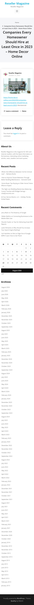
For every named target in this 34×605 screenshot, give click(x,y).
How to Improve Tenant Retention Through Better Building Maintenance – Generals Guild (16, 179)
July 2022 (5, 463)
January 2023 (6, 442)
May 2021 (5, 514)
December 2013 (7, 546)
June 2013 (5, 567)
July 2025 (5, 334)
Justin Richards (6, 228)
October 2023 (6, 409)
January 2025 (6, 355)
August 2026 (6, 287)
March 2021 (5, 521)
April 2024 (5, 388)
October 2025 (6, 323)
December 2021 (7, 488)
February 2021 (6, 524)
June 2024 (5, 381)
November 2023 (7, 406)
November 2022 (7, 449)
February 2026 (6, 309)
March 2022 (5, 478)
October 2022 (6, 453)
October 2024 (6, 366)
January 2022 (6, 485)
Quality (13, 601)
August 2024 (6, 373)
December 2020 (7, 532)
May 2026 (5, 298)
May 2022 (5, 470)
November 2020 (7, 535)
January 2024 (6, 399)
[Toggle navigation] (17, 11)
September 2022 (7, 456)
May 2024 (5, 384)
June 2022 (5, 467)
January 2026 (6, 312)
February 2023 (6, 438)
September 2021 (7, 499)
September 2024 (7, 370)
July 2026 (5, 291)
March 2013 (5, 578)
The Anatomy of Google (18, 213)
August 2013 (6, 560)
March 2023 (5, 435)
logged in (16, 133)
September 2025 (7, 327)
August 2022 (6, 460)
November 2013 (7, 550)
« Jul (2, 274)
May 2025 (5, 341)
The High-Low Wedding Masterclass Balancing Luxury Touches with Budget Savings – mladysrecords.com (16, 191)
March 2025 (5, 348)
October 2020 (6, 539)
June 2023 (5, 424)
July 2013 (5, 564)
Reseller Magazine (17, 3)
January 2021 (6, 528)
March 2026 (5, 305)
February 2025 (6, 352)
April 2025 (5, 345)
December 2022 (7, 445)
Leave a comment (12, 111)
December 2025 (7, 316)
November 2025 (7, 320)
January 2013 (5, 586)
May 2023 (5, 427)
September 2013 (7, 557)
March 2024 (5, 391)
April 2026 (5, 302)
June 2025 (5, 337)
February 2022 (6, 481)
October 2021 (6, 496)
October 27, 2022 (14, 75)
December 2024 (7, 359)
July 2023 (5, 420)
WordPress (20, 598)
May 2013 (5, 571)
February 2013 (6, 582)
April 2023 (5, 431)
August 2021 (6, 503)
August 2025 (6, 330)
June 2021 (5, 510)
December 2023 (7, 402)
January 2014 (6, 542)
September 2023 (7, 413)
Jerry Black (5, 213)
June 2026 (5, 294)
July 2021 (5, 506)
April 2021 (5, 517)
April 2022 (5, 474)
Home (17, 22)
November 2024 (7, 363)
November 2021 (7, 492)
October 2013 (6, 553)
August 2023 (6, 417)
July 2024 (5, 377)
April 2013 (5, 575)
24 (3, 263)
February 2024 (6, 395)
